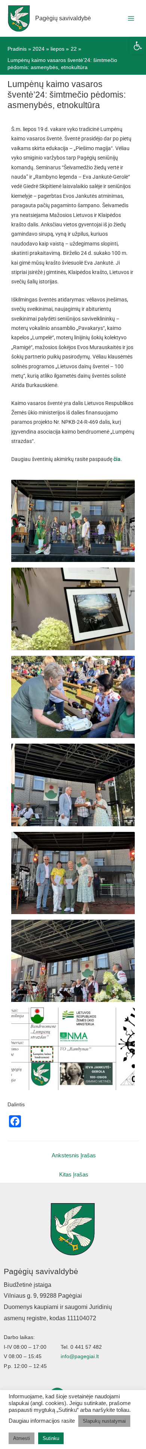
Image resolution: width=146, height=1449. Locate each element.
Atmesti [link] (21, 1438)
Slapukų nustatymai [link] (104, 1421)
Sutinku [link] (51, 1438)
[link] (138, 46)
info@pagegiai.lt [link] (80, 1356)
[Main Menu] (131, 18)
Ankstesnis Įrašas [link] (74, 1155)
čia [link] (117, 459)
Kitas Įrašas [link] (73, 1175)
